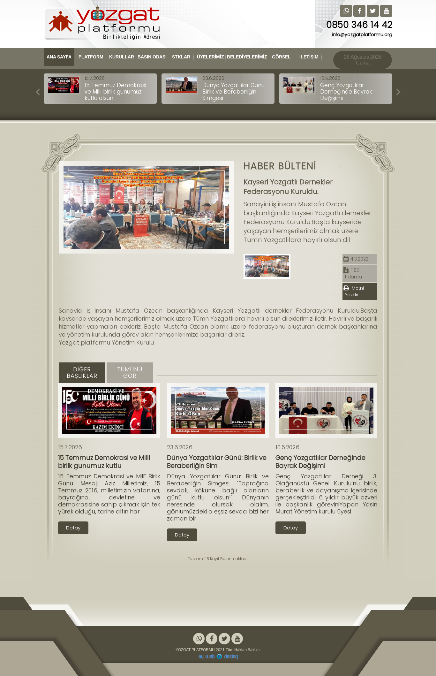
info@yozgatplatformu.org (362, 34)
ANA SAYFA (59, 56)
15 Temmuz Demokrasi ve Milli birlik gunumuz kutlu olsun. (115, 91)
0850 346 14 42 (359, 25)
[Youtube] (237, 639)
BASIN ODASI (152, 56)
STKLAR (181, 56)
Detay (73, 527)
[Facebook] (211, 639)
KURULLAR (121, 56)
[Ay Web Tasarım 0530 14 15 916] (218, 657)
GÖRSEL (281, 56)
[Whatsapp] (199, 639)
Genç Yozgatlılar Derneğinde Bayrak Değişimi (346, 91)
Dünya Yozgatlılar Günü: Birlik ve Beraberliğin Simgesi (234, 91)
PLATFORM (91, 56)
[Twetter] (224, 639)
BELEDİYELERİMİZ (246, 56)
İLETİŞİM (309, 56)
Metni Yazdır (354, 291)
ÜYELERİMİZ (210, 56)
